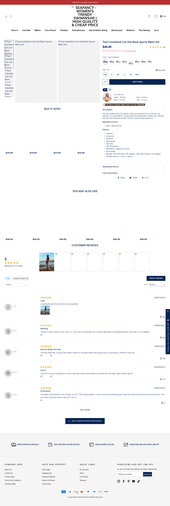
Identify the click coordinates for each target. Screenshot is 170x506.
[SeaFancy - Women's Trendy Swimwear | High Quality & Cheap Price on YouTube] (133, 481)
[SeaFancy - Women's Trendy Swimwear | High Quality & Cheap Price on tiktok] (138, 481)
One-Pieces (50, 30)
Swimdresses (78, 30)
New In (14, 30)
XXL (137, 74)
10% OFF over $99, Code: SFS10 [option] (85, 2)
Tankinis (64, 30)
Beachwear (117, 30)
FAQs (82, 473)
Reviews (83, 480)
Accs (156, 30)
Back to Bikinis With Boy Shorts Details (87, 421)
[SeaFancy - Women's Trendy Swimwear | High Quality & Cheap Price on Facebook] (123, 481)
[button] (96, 72)
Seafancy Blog (10, 484)
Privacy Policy (10, 477)
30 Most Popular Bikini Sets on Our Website (125, 105)
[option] (17, 135)
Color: (111, 57)
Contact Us (9, 473)
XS (105, 74)
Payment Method (48, 477)
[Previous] (7, 135)
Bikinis (38, 30)
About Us (8, 470)
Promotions (84, 477)
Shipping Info (47, 473)
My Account (84, 470)
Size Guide (46, 470)
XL (131, 74)
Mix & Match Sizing (98, 30)
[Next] (99, 135)
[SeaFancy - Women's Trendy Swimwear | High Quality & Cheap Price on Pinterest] (128, 481)
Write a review (156, 278)
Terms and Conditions (13, 480)
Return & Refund (48, 480)
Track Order (46, 484)
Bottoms (131, 30)
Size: (134, 70)
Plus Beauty (144, 30)
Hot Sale (26, 30)
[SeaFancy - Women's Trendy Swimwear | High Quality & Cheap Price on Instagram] (118, 481)
